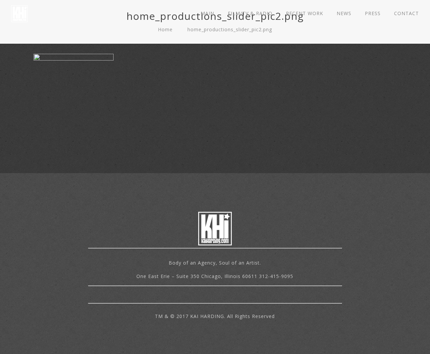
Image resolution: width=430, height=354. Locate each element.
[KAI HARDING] (19, 13)
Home (165, 29)
